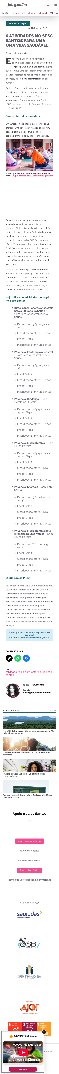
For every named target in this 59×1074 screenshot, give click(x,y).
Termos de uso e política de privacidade (29, 879)
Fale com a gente (29, 850)
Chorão (31, 13)
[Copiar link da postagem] (9, 658)
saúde (42, 671)
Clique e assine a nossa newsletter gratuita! (32, 176)
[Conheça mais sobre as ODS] (29, 1029)
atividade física (15, 671)
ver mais (53, 710)
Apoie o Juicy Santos (29, 870)
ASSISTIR (23, 1069)
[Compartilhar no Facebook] (26, 658)
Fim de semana (18, 13)
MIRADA (54, 13)
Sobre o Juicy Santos (29, 860)
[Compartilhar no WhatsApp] (17, 658)
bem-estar (31, 671)
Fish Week (42, 13)
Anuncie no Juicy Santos (29, 841)
